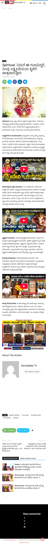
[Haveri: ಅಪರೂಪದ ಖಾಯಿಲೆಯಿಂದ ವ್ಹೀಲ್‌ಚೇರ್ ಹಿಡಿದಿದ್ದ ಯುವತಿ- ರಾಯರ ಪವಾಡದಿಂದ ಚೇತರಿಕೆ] (7, 467)
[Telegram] (25, 82)
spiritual (15, 418)
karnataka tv (7, 418)
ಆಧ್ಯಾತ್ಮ (10, 8)
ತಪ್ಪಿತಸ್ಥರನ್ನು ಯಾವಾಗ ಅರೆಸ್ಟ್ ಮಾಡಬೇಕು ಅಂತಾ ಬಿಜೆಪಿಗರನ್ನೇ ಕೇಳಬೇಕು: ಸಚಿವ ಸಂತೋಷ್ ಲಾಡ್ (35, 446)
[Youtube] (24, 527)
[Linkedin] (20, 82)
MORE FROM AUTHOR (28, 458)
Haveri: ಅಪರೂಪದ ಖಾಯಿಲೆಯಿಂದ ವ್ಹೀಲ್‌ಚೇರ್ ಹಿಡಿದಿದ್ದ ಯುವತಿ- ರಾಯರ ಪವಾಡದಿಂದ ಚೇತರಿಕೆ (28, 467)
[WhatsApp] (4, 82)
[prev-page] (3, 496)
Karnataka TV (12, 540)
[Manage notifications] (43, 539)
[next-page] (7, 496)
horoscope (25, 415)
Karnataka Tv (29, 365)
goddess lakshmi (14, 415)
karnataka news (36, 415)
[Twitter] (9, 82)
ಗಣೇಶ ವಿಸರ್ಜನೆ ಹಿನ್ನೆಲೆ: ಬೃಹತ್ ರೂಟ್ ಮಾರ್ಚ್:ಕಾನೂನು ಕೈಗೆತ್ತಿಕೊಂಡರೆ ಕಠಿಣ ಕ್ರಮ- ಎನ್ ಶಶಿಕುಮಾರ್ (12, 447)
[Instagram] (24, 521)
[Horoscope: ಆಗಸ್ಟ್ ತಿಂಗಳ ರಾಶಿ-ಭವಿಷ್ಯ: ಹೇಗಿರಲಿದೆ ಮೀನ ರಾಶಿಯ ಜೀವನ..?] (7, 478)
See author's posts (32, 371)
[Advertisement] (24, 35)
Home (4, 8)
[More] (32, 430)
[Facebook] (15, 82)
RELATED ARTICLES (11, 458)
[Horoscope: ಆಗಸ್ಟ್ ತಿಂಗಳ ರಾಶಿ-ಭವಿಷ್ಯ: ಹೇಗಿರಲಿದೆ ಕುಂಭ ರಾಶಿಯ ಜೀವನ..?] (7, 488)
